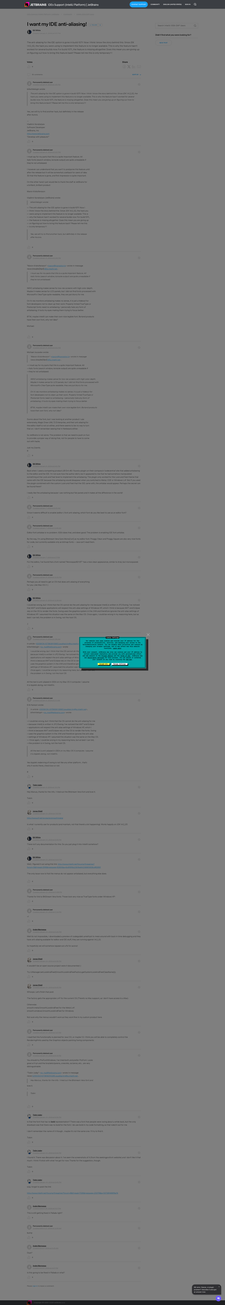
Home (35, 4)
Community (155, 4)
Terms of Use (125, 656)
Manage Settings (119, 664)
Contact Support (138, 4)
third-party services (96, 658)
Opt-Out (129, 660)
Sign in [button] (187, 4)
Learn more (117, 648)
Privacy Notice (107, 656)
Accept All (103, 664)
